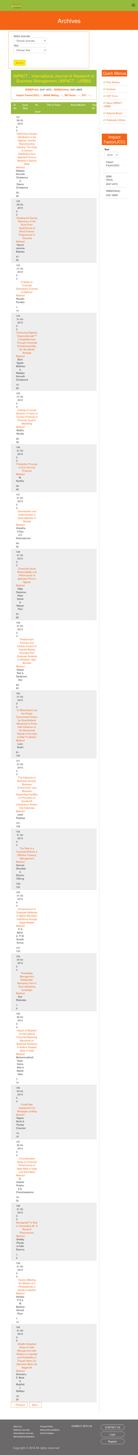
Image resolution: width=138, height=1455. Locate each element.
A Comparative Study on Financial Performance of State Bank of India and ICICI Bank (27, 1165)
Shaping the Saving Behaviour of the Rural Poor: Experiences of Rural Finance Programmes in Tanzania (26, 228)
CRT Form (112, 96)
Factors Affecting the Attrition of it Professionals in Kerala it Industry (27, 1285)
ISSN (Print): (109, 178)
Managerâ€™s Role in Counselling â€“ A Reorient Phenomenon (27, 1227)
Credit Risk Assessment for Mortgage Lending (27, 1108)
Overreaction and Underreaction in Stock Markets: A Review (27, 516)
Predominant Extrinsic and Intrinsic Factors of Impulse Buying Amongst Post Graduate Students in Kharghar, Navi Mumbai (27, 651)
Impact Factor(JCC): (113, 163)
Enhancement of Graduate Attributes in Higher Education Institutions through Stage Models (26, 915)
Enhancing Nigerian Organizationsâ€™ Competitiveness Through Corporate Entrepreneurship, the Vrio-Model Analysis (26, 342)
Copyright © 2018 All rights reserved (36, 1448)
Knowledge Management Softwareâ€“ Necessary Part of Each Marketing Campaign (26, 981)
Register (112, 1441)
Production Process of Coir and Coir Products (26, 467)
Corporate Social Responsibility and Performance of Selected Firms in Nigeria (27, 575)
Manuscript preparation (24, 1436)
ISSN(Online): (113, 190)
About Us (17, 1426)
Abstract (20, 167)
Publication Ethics (116, 120)
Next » (35, 1404)
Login (112, 1434)
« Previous (19, 1404)
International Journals (23, 1433)
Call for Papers (47, 1433)
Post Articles (113, 82)
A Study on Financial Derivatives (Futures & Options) (27, 287)
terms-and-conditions (49, 1429)
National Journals (21, 1429)
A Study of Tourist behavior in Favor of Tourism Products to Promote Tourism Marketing (27, 416)
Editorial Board (114, 113)
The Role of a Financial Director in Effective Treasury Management (27, 853)
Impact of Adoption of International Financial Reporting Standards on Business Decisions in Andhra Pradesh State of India (26, 1040)
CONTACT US (112, 1427)
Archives (111, 89)
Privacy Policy (46, 1426)
